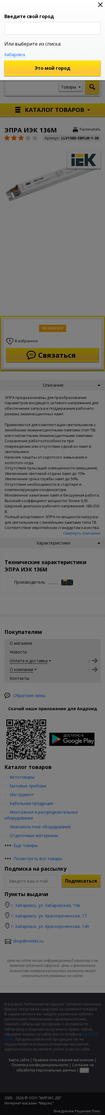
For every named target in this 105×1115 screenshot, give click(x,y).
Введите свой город (29, 16)
